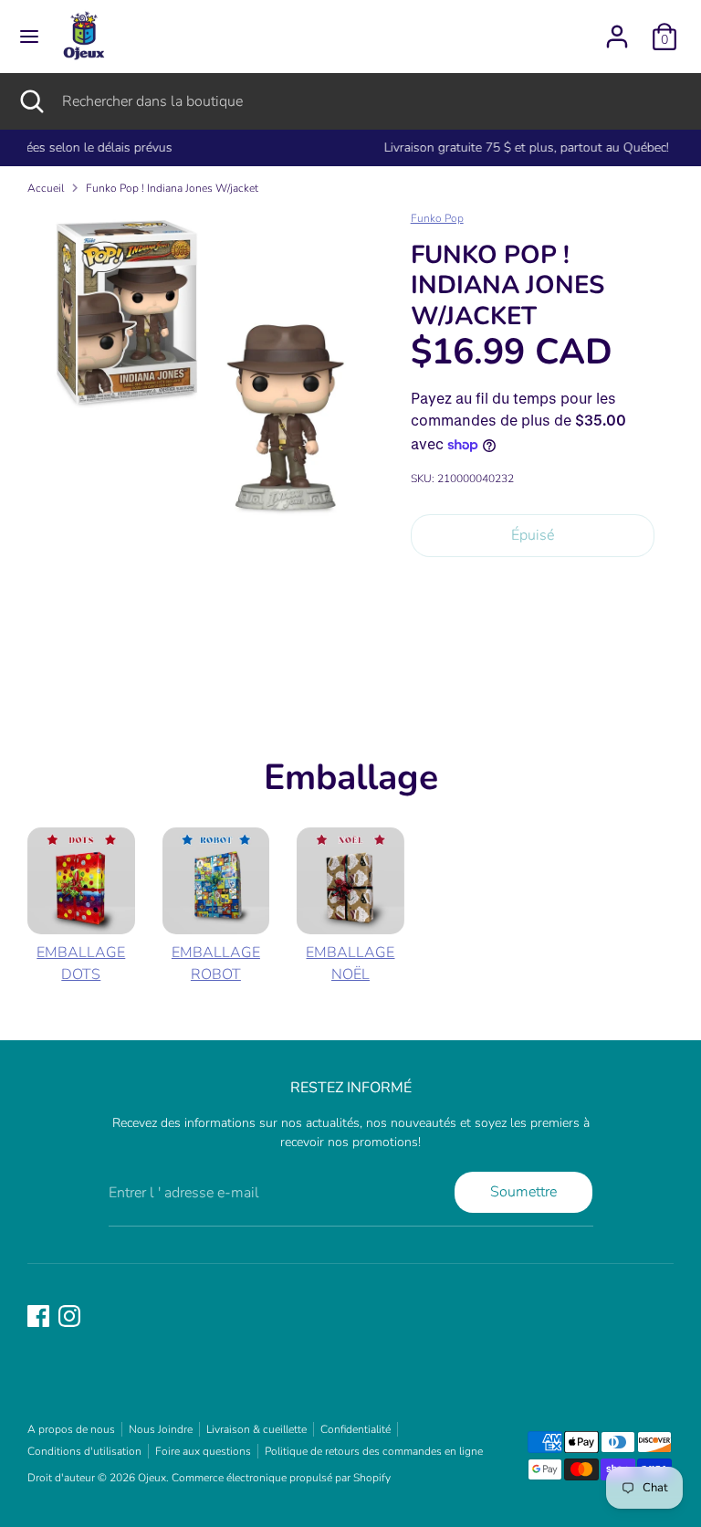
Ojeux (152, 1477)
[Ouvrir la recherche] (31, 101)
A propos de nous (71, 1429)
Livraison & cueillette (256, 1429)
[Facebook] (38, 1316)
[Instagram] (69, 1316)
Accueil (45, 188)
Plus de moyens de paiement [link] (532, 636)
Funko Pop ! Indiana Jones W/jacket (172, 188)
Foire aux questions (203, 1451)
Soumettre (523, 1192)
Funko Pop (437, 218)
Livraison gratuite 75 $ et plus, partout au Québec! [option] (350, 147)
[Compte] (617, 29)
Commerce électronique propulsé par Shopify (281, 1477)
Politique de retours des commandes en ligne (374, 1451)
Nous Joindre (161, 1429)
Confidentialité (355, 1429)
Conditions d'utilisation (84, 1451)
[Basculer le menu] (29, 36)
